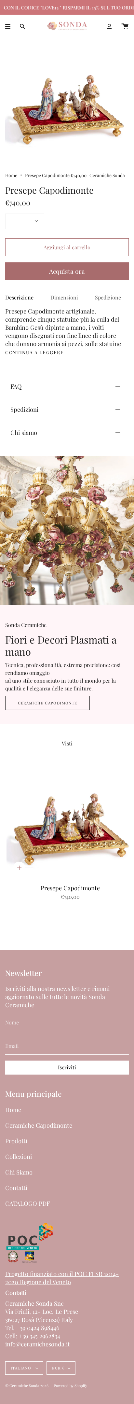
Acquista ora (67, 271)
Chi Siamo (19, 1172)
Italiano (22, 1368)
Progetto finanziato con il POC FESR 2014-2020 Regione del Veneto (62, 1278)
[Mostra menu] (10, 26)
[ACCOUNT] (109, 26)
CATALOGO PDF (27, 1203)
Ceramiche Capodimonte (47, 703)
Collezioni (18, 1156)
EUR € (58, 1368)
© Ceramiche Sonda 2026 (26, 1385)
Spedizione (108, 297)
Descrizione (19, 297)
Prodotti (16, 1141)
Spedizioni (24, 409)
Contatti (16, 1188)
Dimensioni (64, 297)
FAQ (16, 386)
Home (11, 175)
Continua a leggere (34, 352)
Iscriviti (67, 1067)
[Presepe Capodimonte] (70, 823)
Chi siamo (23, 432)
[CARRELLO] (125, 26)
